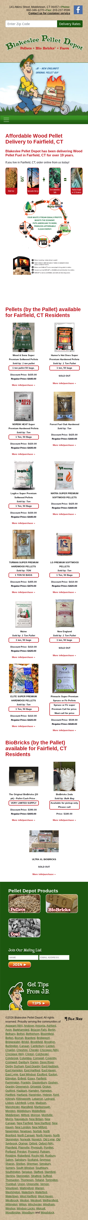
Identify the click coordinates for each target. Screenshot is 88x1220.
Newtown (26, 1131)
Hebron (47, 1094)
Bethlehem (32, 1033)
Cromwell (11, 1062)
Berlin (51, 1029)
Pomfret (48, 1147)
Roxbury (50, 1155)
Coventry (50, 1058)
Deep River (47, 1062)
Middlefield (38, 1111)
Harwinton (35, 1094)
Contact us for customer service (49, 13)
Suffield (47, 1176)
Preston (22, 1151)
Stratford (36, 1176)
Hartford (10, 1094)
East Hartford (32, 1070)
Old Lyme (49, 1139)
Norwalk (25, 1139)
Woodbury (28, 1212)
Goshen (53, 1082)
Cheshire (22, 1050)
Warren (39, 1188)
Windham (49, 1204)
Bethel (21, 1033)
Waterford (41, 1192)
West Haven (45, 1196)
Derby (9, 1066)
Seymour (44, 1159)
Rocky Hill (37, 1155)
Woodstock (47, 1212)
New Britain (36, 1119)
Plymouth (36, 1147)
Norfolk (37, 1131)
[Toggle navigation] (6, 120)
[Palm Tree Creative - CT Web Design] (73, 1018)
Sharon (9, 1163)
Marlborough (42, 1107)
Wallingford (27, 1188)
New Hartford (42, 1123)
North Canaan (26, 1135)
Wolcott (40, 1208)
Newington (12, 1131)
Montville (47, 1115)
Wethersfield (50, 1200)
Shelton (20, 1163)
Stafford (38, 1172)
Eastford (42, 1074)
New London (23, 1127)
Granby (9, 1086)
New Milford (39, 1127)
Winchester (35, 1204)
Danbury (24, 1062)
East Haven (49, 1070)
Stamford (50, 1172)
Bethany (10, 1033)
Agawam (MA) (14, 1025)
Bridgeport (43, 1037)
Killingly (10, 1098)
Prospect (33, 1151)
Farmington (12, 1082)
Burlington (11, 1046)
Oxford (33, 1143)
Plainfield (11, 1147)
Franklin (26, 1082)
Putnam (45, 1151)
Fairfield (41, 1078)
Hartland (22, 1094)
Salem (9, 1159)
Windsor (10, 1208)
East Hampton (14, 1070)
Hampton (46, 1090)
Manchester (12, 1107)
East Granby (32, 1066)
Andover (29, 1025)
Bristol (25, 1042)
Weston (24, 1200)
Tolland (39, 1180)
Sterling (10, 1176)
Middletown (12, 1115)
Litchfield (20, 1102)
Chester (34, 1050)
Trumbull (10, 1184)
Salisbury (20, 1159)
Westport (35, 1200)
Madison (41, 1102)
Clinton (29, 1054)
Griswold (35, 1086)
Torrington (51, 1180)
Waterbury (27, 1192)
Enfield (22, 1078)
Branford (30, 1037)
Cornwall (38, 1058)
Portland (10, 1151)
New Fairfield (25, 1123)
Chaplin (10, 1050)
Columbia (26, 1058)
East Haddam (50, 1066)
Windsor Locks (26, 1208)
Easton (53, 1074)
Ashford (51, 1025)
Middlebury (23, 1111)
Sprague (27, 1172)
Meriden (10, 1111)
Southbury (41, 1167)
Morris (9, 1119)
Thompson (27, 1180)
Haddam (21, 1090)
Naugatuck (21, 1119)
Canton (50, 1046)
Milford (25, 1115)
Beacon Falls (39, 1029)
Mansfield (27, 1107)
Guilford (10, 1090)
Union (21, 1184)
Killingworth (23, 1098)
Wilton (23, 1204)
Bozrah (19, 1037)
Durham (19, 1066)
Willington (11, 1204)
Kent (56, 1094)
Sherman (32, 1163)
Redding (10, 1155)
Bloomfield (47, 1033)
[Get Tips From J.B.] (29, 995)
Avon (8, 1029)
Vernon (44, 1184)
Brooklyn (49, 1042)
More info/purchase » (23, 385)
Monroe (35, 1115)
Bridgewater (12, 1042)
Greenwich (22, 1086)
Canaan (24, 1046)
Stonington (23, 1176)
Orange (23, 1143)
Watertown (12, 1196)
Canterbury (37, 1046)
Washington (12, 1192)
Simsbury (45, 1163)
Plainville (24, 1147)
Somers (10, 1167)
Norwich (37, 1139)
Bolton (9, 1037)
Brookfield (36, 1042)
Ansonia (40, 1025)
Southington (12, 1172)
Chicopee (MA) (49, 1050)
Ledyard (49, 1098)
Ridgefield (23, 1155)
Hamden (33, 1090)
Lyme (31, 1102)
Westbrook (12, 1200)
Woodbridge (13, 1212)
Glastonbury (39, 1082)
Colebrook (11, 1058)
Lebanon (37, 1098)
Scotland (32, 1159)
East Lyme (11, 1074)
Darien (34, 1062)
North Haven (44, 1135)
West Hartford (28, 1196)
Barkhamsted (21, 1029)
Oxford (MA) (46, 1143)
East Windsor (28, 1074)
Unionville (32, 1184)
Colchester (42, 1054)
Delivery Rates (70, 24)
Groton (46, 1086)
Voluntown (11, 1188)
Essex (31, 1078)
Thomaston (12, 1180)
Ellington (10, 1078)
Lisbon (9, 1102)
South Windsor (25, 1167)
